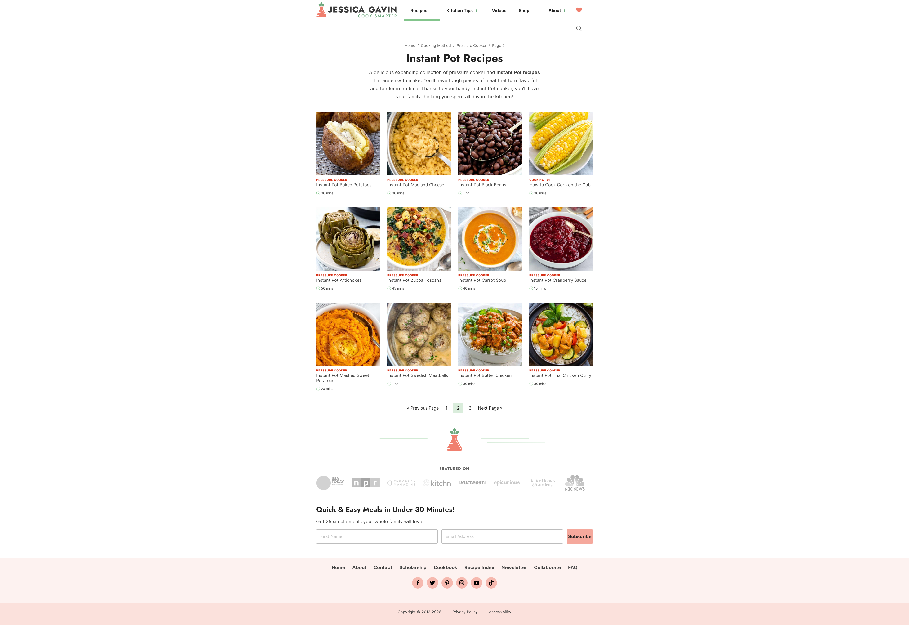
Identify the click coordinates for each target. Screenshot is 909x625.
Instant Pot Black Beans (482, 184)
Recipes (418, 10)
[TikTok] (491, 583)
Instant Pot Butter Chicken (485, 375)
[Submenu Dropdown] (430, 10)
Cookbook (445, 567)
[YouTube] (476, 583)
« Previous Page (423, 409)
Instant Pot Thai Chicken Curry (560, 375)
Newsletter (514, 567)
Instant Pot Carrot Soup (482, 280)
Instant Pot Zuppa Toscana (414, 280)
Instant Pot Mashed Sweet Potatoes (342, 378)
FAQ (573, 567)
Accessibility (500, 611)
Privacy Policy (465, 611)
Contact (383, 567)
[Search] (579, 28)
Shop (524, 10)
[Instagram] (462, 583)
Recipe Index (479, 567)
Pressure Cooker (471, 45)
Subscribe (580, 536)
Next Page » (490, 409)
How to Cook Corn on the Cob (560, 184)
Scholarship (413, 567)
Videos (499, 10)
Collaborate (547, 567)
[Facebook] (417, 583)
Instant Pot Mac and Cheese (415, 184)
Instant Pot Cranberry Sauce (557, 280)
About (554, 10)
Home (410, 45)
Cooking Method (436, 45)
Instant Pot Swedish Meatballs (417, 375)
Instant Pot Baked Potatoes (343, 184)
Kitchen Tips (459, 10)
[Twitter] (432, 583)
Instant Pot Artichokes (338, 280)
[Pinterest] (447, 583)
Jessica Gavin (356, 10)
